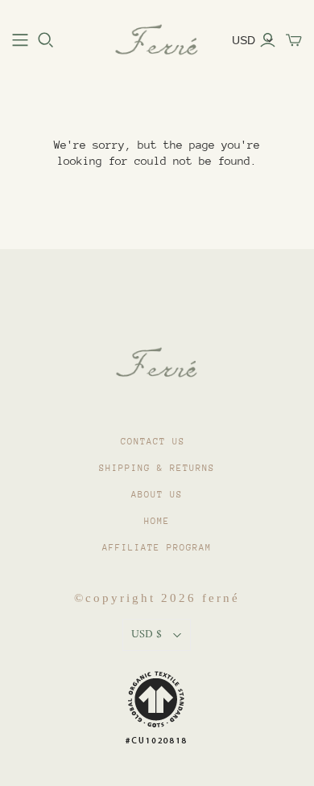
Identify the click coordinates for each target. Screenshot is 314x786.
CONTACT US (153, 441)
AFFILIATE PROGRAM (157, 547)
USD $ (146, 634)
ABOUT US (157, 494)
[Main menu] (20, 40)
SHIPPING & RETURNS (157, 468)
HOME (157, 521)
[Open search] (46, 40)
